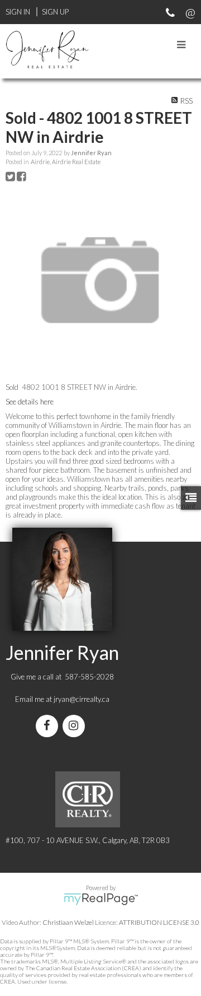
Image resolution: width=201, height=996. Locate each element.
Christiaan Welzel (68, 922)
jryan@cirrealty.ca (81, 699)
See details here (30, 401)
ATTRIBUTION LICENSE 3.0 (159, 922)
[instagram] (76, 726)
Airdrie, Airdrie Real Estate (65, 161)
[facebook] (49, 726)
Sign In (18, 11)
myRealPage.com (100, 899)
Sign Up (55, 11)
